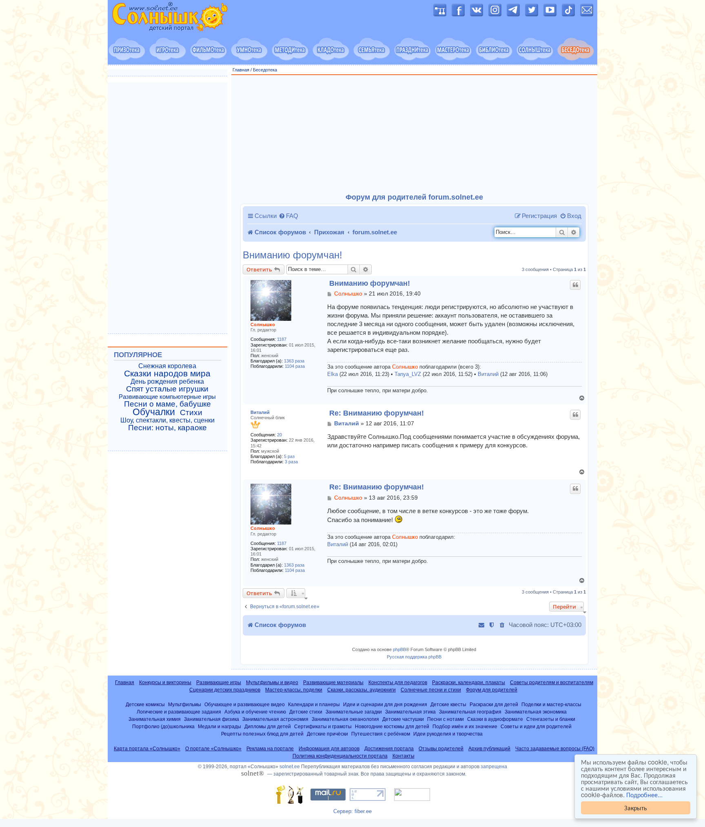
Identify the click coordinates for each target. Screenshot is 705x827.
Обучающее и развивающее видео (244, 704)
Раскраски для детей (494, 704)
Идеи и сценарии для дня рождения (385, 704)
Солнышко (263, 324)
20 (279, 434)
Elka (332, 374)
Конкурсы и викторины (165, 682)
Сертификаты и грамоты (323, 726)
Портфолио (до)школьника (163, 726)
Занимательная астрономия (275, 719)
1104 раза (295, 366)
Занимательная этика (410, 711)
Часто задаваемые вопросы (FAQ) (554, 748)
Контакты (403, 756)
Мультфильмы (184, 704)
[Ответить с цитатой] (575, 285)
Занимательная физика (211, 719)
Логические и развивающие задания (179, 711)
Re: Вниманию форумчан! (376, 413)
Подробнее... (644, 794)
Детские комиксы (145, 704)
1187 (281, 339)
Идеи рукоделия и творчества (448, 733)
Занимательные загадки (354, 711)
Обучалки (154, 412)
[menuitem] (288, 216)
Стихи (191, 412)
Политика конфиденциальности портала (340, 756)
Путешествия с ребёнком (380, 733)
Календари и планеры (314, 704)
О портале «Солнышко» (213, 748)
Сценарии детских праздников (224, 690)
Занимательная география (470, 711)
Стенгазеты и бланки (550, 719)
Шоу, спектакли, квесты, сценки (167, 420)
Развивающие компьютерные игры (167, 396)
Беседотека (265, 69)
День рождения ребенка (167, 381)
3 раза (291, 461)
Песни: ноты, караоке (167, 427)
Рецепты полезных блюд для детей (262, 733)
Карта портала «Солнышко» (147, 748)
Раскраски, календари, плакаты (468, 682)
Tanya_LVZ (408, 374)
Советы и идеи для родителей (536, 726)
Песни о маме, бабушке (167, 404)
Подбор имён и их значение (464, 726)
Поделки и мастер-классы (551, 704)
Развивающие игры (218, 682)
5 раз (289, 456)
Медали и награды (219, 726)
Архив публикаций (489, 748)
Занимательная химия (155, 719)
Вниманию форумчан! (292, 255)
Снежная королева (167, 365)
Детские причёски (327, 733)
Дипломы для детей (267, 726)
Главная (241, 69)
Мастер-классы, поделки (293, 690)
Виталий (488, 374)
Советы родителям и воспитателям (551, 682)
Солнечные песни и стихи (431, 690)
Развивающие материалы (333, 682)
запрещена (494, 766)
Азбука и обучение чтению (255, 711)
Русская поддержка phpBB (414, 656)
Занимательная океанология (345, 719)
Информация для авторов (329, 748)
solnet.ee (289, 766)
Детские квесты (448, 704)
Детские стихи (305, 711)
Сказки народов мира (167, 373)
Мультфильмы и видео (272, 682)
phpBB (399, 649)
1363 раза (294, 360)
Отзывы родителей (441, 748)
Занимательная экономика (536, 711)
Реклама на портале (270, 748)
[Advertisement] (414, 134)
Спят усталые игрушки (167, 389)
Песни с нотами (445, 719)
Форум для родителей (491, 690)
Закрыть (635, 807)
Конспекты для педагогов (397, 682)
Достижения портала (389, 748)
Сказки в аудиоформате (495, 719)
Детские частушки (403, 719)
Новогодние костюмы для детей (392, 726)
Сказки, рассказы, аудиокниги (361, 690)
